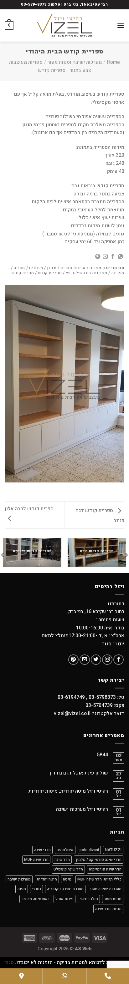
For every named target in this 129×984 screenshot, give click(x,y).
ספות (21, 889)
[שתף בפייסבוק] (112, 257)
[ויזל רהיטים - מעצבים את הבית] (64, 25)
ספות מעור (112, 899)
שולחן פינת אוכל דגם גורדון (78, 773)
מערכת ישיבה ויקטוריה (65, 889)
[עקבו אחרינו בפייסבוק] (118, 659)
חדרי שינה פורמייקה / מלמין (98, 859)
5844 (102, 755)
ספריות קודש (51, 70)
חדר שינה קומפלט (68, 869)
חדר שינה (62, 859)
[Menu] (120, 25)
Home (113, 62)
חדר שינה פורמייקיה (105, 869)
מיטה (67, 879)
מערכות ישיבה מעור (105, 889)
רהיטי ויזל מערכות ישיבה (82, 809)
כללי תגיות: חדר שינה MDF (99, 879)
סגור (9, 962)
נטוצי (36, 889)
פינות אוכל (64, 899)
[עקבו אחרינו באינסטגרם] (107, 659)
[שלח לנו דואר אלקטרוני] (85, 659)
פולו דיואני (89, 899)
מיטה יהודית (47, 879)
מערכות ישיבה (19, 879)
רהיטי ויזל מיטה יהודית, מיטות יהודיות (68, 791)
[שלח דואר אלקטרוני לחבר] (105, 257)
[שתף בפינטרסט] (97, 257)
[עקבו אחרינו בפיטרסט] (73, 659)
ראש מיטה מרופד (35, 899)
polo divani (89, 850)
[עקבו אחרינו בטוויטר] (96, 659)
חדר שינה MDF (36, 859)
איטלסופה (65, 850)
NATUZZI (113, 850)
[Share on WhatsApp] (120, 257)
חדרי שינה (42, 850)
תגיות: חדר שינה (108, 908)
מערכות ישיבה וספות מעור (75, 62)
